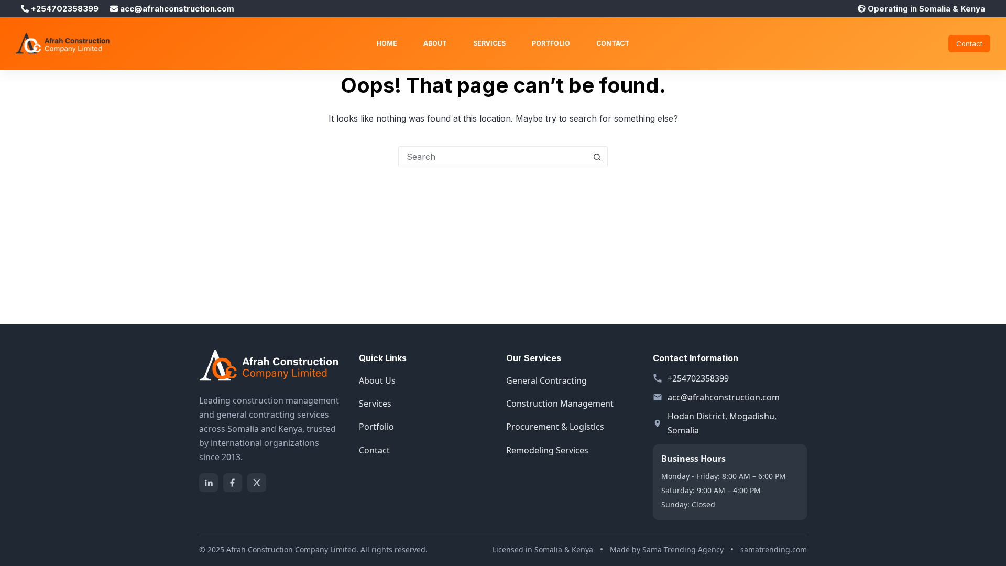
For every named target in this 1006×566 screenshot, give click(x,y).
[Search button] (596, 156)
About (435, 43)
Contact (612, 43)
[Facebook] (232, 482)
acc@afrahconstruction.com (724, 397)
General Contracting (546, 380)
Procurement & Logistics (555, 426)
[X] (256, 482)
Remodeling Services (547, 450)
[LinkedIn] (208, 482)
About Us (377, 380)
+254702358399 (698, 378)
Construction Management (560, 403)
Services (489, 43)
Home (387, 43)
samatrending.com (773, 549)
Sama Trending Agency (683, 549)
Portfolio (551, 43)
